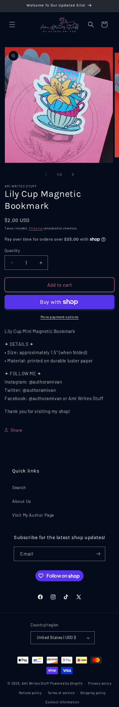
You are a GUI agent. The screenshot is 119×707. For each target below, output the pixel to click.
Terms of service (61, 693)
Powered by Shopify (66, 683)
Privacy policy (100, 683)
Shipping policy (93, 693)
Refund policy (30, 693)
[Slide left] (46, 174)
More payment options (60, 317)
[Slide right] (73, 174)
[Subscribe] (98, 554)
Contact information (62, 702)
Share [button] (16, 430)
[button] (12, 24)
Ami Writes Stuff (35, 683)
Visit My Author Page (33, 515)
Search (19, 487)
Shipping (35, 228)
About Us (21, 501)
